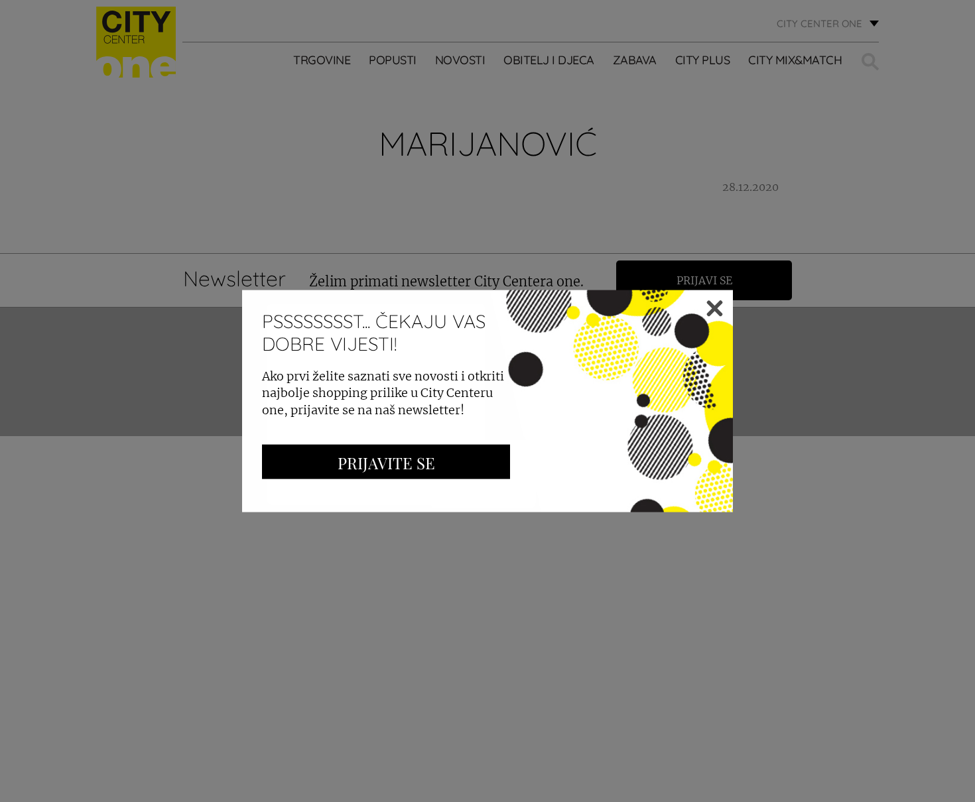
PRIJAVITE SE (386, 462)
